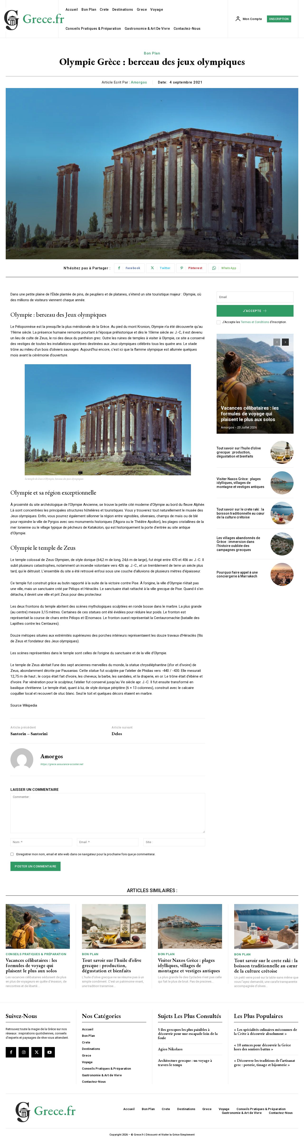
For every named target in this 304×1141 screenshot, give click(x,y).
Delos (117, 733)
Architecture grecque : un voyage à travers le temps (185, 1062)
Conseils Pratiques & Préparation (36, 954)
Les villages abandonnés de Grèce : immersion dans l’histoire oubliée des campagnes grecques (238, 544)
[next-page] (285, 342)
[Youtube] (49, 1052)
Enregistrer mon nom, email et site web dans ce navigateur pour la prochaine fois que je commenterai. (85, 854)
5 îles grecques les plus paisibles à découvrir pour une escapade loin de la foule (188, 1033)
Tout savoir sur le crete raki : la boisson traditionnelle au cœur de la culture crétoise (241, 513)
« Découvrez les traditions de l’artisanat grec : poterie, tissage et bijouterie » (264, 1062)
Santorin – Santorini (29, 733)
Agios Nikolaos (170, 1049)
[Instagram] (24, 1052)
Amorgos (139, 82)
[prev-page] (276, 342)
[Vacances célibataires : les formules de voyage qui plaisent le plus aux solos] (255, 384)
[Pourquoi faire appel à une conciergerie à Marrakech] (282, 574)
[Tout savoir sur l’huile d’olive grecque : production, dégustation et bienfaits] (282, 452)
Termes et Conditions (255, 322)
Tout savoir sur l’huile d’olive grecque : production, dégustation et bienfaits (239, 452)
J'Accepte (252, 311)
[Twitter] (36, 1052)
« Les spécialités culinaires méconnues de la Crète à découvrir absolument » (265, 1031)
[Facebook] (11, 1052)
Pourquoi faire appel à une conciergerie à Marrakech (237, 574)
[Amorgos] (21, 759)
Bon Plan (152, 53)
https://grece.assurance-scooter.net (61, 764)
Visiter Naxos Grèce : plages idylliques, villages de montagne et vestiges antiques (240, 483)
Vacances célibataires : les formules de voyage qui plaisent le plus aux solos (250, 413)
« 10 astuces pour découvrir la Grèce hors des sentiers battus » (262, 1047)
